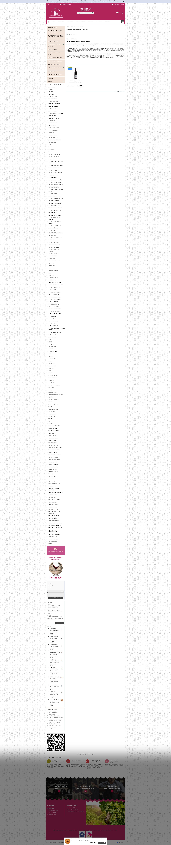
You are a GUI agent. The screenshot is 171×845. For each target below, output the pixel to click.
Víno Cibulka (51, 474)
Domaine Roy (51, 240)
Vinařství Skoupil (52, 466)
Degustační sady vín (53, 41)
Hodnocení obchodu (80, 22)
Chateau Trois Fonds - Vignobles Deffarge (56, 329)
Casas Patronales (53, 135)
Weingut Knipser (52, 502)
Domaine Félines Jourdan (54, 196)
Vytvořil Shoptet (121, 842)
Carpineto (51, 132)
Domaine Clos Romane (53, 168)
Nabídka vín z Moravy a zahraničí (54, 45)
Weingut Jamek (52, 497)
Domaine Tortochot (53, 253)
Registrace (122, 4)
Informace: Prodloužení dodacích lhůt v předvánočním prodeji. (55, 612)
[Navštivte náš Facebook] (82, 834)
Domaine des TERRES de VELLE (55, 184)
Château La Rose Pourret (54, 313)
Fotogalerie (99, 22)
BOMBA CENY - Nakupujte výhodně (54, 53)
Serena (50, 390)
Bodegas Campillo (53, 101)
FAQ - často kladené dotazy (55, 715)
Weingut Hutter (52, 495)
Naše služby (60, 22)
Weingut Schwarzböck (54, 534)
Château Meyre (52, 323)
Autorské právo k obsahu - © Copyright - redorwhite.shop (54, 721)
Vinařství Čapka (52, 442)
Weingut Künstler (53, 509)
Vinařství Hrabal (52, 452)
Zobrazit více (59, 623)
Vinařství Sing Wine (53, 464)
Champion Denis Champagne (55, 285)
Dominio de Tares (52, 256)
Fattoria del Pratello (53, 260)
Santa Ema (51, 387)
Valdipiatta (51, 423)
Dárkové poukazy (52, 49)
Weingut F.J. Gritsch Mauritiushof (53, 489)
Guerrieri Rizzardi (53, 277)
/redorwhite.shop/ (52, 814)
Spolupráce (69, 22)
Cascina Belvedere (53, 137)
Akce (51, 583)
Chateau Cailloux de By (54, 294)
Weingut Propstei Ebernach (55, 523)
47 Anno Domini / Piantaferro (55, 84)
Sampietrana (51, 382)
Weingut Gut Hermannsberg (55, 492)
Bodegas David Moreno (54, 103)
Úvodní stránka (48, 22)
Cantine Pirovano (52, 130)
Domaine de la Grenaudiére (55, 182)
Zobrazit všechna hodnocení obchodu (85, 774)
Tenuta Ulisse (51, 414)
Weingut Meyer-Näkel (53, 515)
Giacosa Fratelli (52, 268)
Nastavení (92, 842)
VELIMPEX (100, 830)
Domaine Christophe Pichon (55, 208)
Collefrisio (51, 149)
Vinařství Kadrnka (53, 457)
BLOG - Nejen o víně (53, 727)
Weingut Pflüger (52, 518)
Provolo (50, 373)
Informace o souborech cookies (55, 719)
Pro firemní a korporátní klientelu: (75, 811)
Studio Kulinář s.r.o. (53, 404)
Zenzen (50, 543)
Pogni (49, 370)
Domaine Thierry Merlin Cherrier (54, 250)
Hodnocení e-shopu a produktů (55, 725)
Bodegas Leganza (52, 111)
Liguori (50, 341)
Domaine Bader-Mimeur (54, 154)
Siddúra (50, 397)
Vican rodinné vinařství (54, 426)
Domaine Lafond (52, 212)
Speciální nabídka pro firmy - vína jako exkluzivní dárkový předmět (55, 37)
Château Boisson (52, 289)
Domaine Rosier (52, 235)
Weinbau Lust (51, 481)
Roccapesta (51, 380)
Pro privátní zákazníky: (72, 809)
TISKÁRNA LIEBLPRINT (77, 830)
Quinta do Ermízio (52, 375)
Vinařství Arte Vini (53, 438)
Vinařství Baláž (52, 440)
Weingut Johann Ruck (54, 499)
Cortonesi (51, 151)
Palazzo (50, 356)
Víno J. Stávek (51, 476)
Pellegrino (51, 363)
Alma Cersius (51, 87)
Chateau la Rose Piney (54, 311)
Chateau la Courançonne (54, 309)
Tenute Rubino (52, 416)
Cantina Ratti (51, 125)
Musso (50, 353)
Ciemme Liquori (52, 142)
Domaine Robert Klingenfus (55, 232)
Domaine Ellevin (52, 193)
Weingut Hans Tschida (54, 483)
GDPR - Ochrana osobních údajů (56, 717)
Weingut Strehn (52, 536)
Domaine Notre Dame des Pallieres (54, 218)
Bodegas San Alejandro (54, 118)
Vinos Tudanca (52, 479)
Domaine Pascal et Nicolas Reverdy (55, 222)
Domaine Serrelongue (54, 247)
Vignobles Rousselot (53, 430)
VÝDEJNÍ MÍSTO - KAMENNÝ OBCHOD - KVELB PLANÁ (53, 606)
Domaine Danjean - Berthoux (55, 172)
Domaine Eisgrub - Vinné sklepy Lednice (56, 190)
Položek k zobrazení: (55, 597)
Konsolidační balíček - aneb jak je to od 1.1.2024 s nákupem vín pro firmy (55, 618)
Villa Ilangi (51, 433)
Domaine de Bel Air (53, 175)
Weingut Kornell (52, 507)
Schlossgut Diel (52, 392)
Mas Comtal (51, 344)
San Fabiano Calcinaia (54, 385)
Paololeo (50, 361)
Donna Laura (51, 258)
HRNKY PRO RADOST (113, 830)
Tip (50, 587)
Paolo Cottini (51, 358)
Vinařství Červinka (53, 445)
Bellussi (50, 91)
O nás (53, 22)
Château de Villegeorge (54, 297)
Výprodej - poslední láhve (55, 74)
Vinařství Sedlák (52, 462)
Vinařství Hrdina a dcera (54, 454)
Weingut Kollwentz (53, 504)
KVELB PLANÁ (105, 830)
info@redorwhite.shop (53, 810)
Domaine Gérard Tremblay (55, 203)
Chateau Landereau (53, 316)
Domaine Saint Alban (53, 242)
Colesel (50, 147)
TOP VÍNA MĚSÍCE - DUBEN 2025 (55, 57)
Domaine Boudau (52, 159)
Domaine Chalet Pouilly (54, 205)
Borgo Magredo (52, 120)
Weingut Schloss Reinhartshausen (52, 531)
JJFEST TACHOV (93, 830)
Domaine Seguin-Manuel (54, 244)
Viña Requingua (52, 435)
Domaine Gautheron (53, 200)
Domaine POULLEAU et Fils (54, 225)
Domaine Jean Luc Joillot (54, 210)
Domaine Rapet (52, 230)
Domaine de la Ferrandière (55, 180)
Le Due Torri (51, 339)
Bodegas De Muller (53, 106)
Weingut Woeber (52, 541)
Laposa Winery (52, 337)
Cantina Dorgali (52, 123)
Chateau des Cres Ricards (54, 299)
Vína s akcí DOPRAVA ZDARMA (55, 61)
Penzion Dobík (52, 365)
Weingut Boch (52, 486)
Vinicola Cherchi (52, 469)
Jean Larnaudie (52, 334)
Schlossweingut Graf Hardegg (56, 394)
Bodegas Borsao (52, 99)
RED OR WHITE (69, 830)
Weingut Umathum (53, 539)
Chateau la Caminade (53, 306)
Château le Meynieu (53, 318)
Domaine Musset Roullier (54, 215)
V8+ (49, 421)
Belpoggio (51, 94)
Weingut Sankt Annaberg (54, 525)
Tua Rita (50, 418)
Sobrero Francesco (53, 399)
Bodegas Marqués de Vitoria (55, 113)
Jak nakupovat (52, 711)
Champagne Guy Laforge (54, 282)
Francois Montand (53, 265)
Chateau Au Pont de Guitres (55, 287)
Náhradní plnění (52, 27)
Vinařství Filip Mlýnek (54, 450)
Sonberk (50, 402)
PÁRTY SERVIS (51, 71)
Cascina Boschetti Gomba (54, 139)
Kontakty (91, 22)
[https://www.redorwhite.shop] (55, 13)
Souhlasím (102, 842)
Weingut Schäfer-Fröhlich (55, 527)
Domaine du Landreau (53, 187)
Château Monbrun (53, 325)
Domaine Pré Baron (53, 228)
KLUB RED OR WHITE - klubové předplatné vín (55, 31)
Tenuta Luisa (51, 411)
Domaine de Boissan (53, 177)
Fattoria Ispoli (52, 263)
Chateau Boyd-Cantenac (54, 292)
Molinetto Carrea (53, 351)
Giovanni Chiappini (53, 270)
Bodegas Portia (52, 115)
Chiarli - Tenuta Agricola (54, 332)
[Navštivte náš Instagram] (89, 834)
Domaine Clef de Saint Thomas (56, 165)
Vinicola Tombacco (53, 471)
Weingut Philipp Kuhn (53, 520)
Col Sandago (51, 144)
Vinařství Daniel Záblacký (55, 447)
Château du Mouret (53, 301)
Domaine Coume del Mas (54, 170)
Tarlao (50, 406)
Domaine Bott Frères (53, 156)
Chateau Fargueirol (53, 304)
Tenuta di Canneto (53, 409)
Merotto (50, 349)
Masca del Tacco (52, 346)
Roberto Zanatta (52, 378)
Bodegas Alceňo (52, 96)
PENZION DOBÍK (86, 830)
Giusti (50, 273)
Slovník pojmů (52, 724)
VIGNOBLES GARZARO (53, 428)
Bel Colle (50, 89)
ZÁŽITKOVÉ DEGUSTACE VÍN (59, 830)
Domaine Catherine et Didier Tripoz (55, 162)
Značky (50, 81)
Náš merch (51, 78)
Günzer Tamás (52, 280)
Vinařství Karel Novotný (54, 459)
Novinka (51, 585)
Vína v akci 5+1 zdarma (54, 64)
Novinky (50, 602)
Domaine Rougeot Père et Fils (55, 237)
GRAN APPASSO (52, 275)
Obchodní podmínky (53, 712)
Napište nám (108, 22)
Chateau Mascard (52, 321)
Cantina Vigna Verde (53, 127)
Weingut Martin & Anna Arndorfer (54, 512)
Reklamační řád (52, 714)
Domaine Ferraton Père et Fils (56, 198)
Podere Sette (51, 368)
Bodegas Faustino (52, 108)
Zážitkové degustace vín (54, 68)
